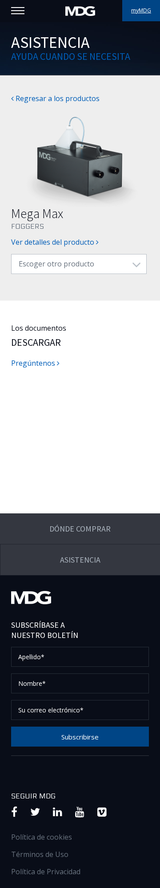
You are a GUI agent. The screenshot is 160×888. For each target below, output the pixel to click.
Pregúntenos (34, 363)
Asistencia (80, 560)
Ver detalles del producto (53, 242)
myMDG (141, 10)
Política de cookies (41, 837)
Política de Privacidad (45, 871)
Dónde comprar (80, 529)
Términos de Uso (39, 854)
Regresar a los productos (57, 98)
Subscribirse (80, 736)
